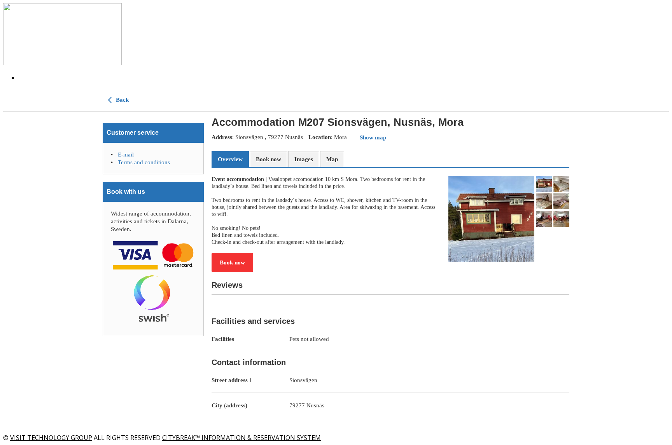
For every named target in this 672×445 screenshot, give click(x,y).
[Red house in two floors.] (491, 219)
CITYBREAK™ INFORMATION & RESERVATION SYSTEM (241, 437)
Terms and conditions (144, 162)
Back (121, 100)
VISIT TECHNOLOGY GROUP (51, 437)
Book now (232, 262)
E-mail (126, 154)
